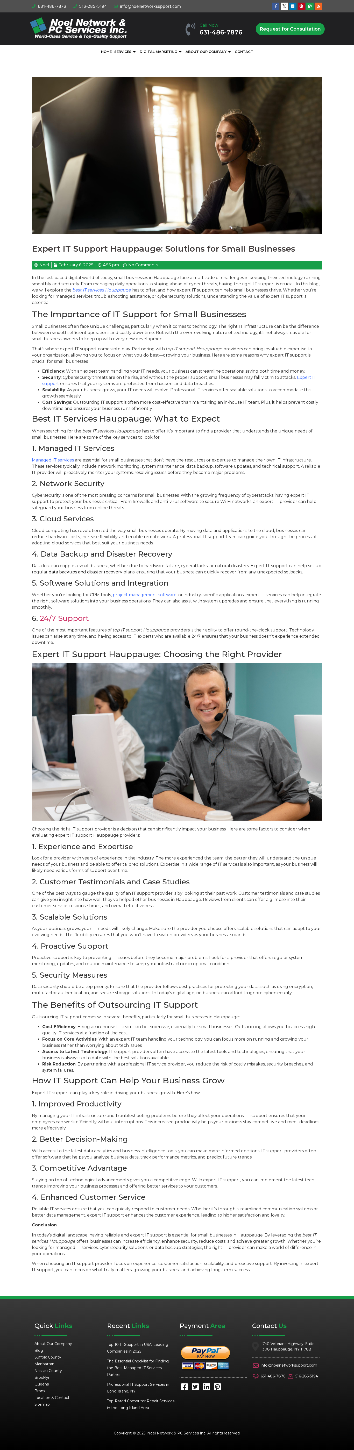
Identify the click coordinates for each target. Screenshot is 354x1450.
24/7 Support (64, 618)
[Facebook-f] (275, 6)
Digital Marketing (158, 51)
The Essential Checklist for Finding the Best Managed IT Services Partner (138, 1368)
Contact (244, 51)
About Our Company (206, 51)
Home (106, 51)
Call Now (209, 25)
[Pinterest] (301, 6)
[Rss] (318, 6)
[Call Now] (190, 29)
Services (122, 51)
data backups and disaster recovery (85, 572)
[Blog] (310, 6)
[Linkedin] (292, 6)
